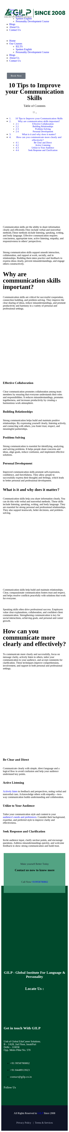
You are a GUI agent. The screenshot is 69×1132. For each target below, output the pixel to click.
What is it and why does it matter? (39, 134)
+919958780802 (39, 882)
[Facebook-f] (8, 1098)
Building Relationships (43, 126)
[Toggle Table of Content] (34, 113)
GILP (40, 1113)
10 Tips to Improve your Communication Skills (39, 118)
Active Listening (42, 145)
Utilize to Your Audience (43, 148)
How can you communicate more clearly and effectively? (38, 138)
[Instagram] (19, 1098)
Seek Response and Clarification (42, 150)
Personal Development (43, 131)
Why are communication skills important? (39, 121)
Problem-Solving (43, 129)
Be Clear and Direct (43, 142)
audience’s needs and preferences (19, 817)
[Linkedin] (30, 1098)
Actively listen (10, 791)
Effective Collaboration (43, 124)
